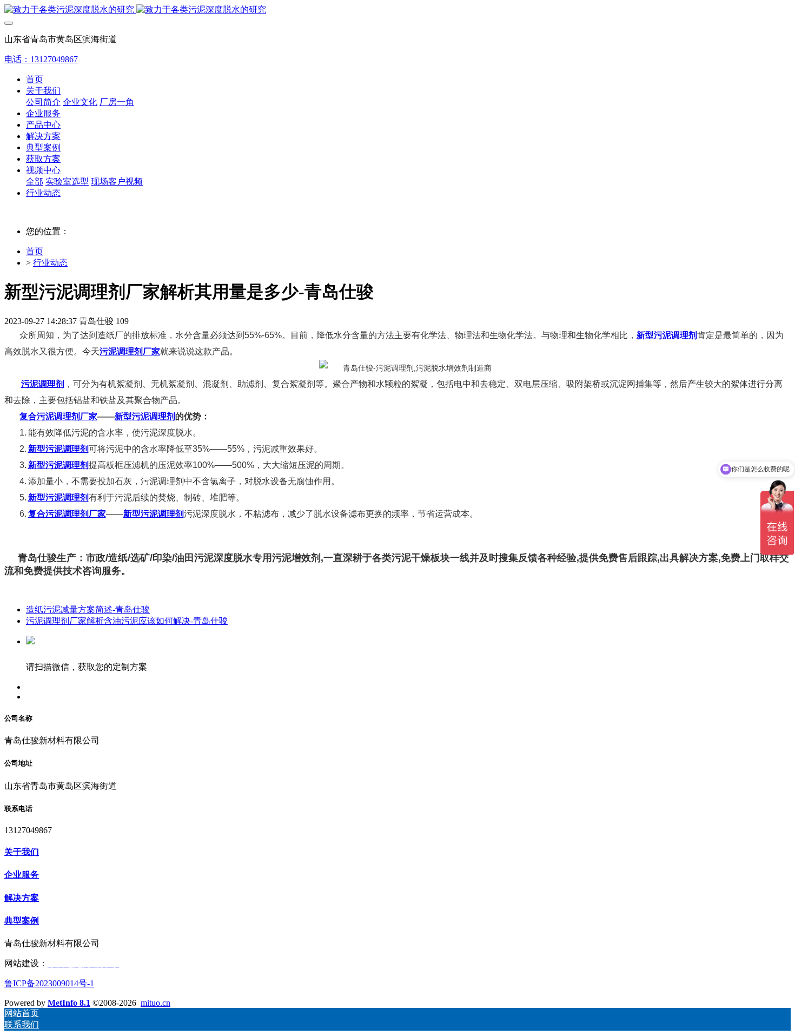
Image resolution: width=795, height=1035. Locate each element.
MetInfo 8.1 (69, 1002)
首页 (34, 79)
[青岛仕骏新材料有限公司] (397, 10)
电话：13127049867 (41, 59)
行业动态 (50, 262)
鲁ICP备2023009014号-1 (49, 983)
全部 (34, 181)
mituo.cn (155, 1002)
